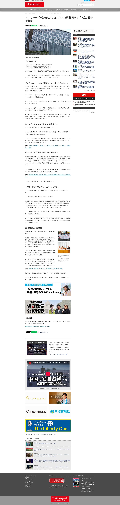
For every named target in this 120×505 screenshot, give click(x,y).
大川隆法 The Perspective (48, 9)
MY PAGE (78, 3)
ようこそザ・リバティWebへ (83, 9)
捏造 (42, 434)
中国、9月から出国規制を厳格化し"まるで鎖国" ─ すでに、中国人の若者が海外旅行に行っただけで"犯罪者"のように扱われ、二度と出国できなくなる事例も (86, 40)
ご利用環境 (28, 484)
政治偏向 (46, 434)
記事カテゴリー (37, 9)
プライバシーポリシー (30, 480)
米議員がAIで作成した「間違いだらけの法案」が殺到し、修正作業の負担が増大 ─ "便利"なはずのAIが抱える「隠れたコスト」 (86, 62)
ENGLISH (32, 0)
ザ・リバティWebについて (89, 3)
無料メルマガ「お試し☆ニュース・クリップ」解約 (58, 486)
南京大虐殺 (30, 434)
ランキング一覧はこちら (90, 90)
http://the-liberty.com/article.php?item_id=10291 (37, 326)
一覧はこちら (92, 112)
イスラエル (53, 434)
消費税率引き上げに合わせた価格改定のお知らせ (81, 110)
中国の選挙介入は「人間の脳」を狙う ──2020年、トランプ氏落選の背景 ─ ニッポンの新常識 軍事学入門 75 (51, 449)
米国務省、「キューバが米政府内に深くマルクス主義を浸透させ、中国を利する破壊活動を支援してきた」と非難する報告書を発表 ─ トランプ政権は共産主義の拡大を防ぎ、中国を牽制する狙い (52, 461)
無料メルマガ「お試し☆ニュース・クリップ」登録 (58, 485)
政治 (30, 13)
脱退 (49, 434)
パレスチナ (38, 434)
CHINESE (37, 0)
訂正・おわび (28, 481)
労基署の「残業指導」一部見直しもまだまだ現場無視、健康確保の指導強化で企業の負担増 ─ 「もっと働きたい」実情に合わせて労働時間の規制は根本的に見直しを (86, 57)
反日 (44, 434)
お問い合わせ (28, 486)
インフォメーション (78, 108)
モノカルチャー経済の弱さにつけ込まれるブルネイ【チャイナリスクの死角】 (86, 71)
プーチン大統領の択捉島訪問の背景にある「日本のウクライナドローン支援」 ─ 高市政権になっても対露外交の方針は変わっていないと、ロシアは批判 (51, 455)
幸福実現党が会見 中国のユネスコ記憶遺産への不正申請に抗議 (45, 268)
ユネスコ (34, 434)
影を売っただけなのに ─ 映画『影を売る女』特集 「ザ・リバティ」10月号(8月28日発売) (86, 67)
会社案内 (27, 485)
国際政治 (33, 13)
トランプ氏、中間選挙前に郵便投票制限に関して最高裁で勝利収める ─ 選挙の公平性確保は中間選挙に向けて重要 (86, 82)
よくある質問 (73, 9)
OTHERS (41, 0)
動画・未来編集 (64, 9)
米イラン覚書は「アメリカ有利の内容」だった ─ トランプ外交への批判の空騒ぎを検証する (51, 466)
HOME (31, 9)
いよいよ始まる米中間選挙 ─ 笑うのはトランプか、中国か (45, 443)
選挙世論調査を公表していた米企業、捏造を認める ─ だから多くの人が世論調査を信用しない (86, 87)
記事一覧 (58, 9)
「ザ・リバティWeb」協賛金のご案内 (58, 354)
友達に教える (44, 26)
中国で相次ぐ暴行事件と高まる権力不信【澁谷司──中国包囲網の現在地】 (86, 51)
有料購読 (82, 3)
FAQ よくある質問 (29, 482)
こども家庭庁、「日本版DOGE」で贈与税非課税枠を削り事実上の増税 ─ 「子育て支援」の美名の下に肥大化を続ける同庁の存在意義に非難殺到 (86, 76)
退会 (27, 478)
